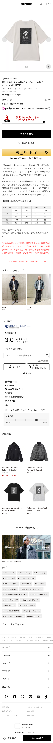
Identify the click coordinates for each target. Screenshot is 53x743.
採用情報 (30, 715)
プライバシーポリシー (10, 715)
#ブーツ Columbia (10, 589)
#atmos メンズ (9, 573)
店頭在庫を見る (28, 143)
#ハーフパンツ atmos (26, 578)
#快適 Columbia (9, 605)
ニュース (6, 687)
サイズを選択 (26, 133)
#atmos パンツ (40, 573)
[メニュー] (5, 3)
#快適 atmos (26, 584)
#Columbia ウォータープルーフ (15, 595)
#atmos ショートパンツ (39, 595)
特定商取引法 (7, 711)
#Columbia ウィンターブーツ (31, 589)
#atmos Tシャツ (24, 573)
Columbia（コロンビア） (16, 637)
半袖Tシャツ (38, 637)
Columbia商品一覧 (25, 527)
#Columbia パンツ (34, 616)
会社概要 (30, 711)
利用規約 (5, 707)
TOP (3, 637)
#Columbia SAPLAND (11, 611)
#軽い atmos (40, 584)
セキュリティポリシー (35, 707)
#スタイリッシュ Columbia (13, 616)
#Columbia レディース (29, 600)
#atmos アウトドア (10, 600)
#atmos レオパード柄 (27, 605)
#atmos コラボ (9, 578)
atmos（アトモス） (14, 640)
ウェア (29, 637)
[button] (4, 39)
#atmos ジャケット (10, 584)
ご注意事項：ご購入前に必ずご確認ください (24, 261)
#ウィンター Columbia (31, 611)
